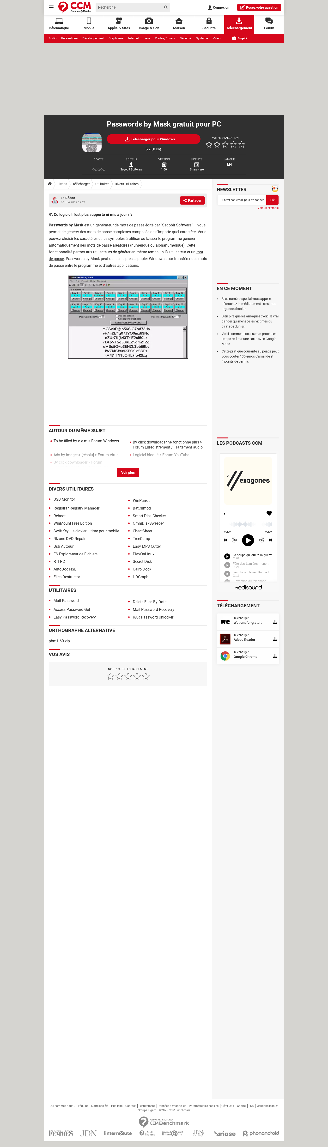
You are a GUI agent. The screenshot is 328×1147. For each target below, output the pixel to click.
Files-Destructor (67, 577)
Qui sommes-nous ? (62, 1106)
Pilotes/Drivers (165, 38)
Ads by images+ (67, 455)
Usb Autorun (64, 546)
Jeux (147, 38)
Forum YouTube (175, 455)
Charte (241, 1106)
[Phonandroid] (261, 1133)
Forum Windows (105, 441)
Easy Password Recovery (75, 617)
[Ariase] (224, 1133)
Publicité (116, 1106)
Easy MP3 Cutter (147, 546)
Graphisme (116, 38)
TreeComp (141, 538)
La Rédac (68, 198)
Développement (93, 38)
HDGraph (140, 577)
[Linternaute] (118, 1133)
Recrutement (147, 1106)
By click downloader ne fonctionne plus (166, 442)
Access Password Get (72, 609)
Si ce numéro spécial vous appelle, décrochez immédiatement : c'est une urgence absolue (249, 304)
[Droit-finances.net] (147, 1133)
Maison (179, 28)
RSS (251, 1106)
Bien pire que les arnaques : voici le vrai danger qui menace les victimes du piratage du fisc (250, 321)
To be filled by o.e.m (70, 441)
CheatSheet (142, 531)
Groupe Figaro (147, 1110)
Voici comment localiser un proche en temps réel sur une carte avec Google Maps (249, 339)
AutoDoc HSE (65, 569)
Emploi (242, 38)
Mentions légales (267, 1106)
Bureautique (69, 38)
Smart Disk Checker (149, 516)
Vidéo (216, 38)
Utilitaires (102, 184)
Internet (133, 38)
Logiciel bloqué (145, 455)
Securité (209, 28)
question (262, 7)
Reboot (60, 516)
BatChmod (142, 508)
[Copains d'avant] (172, 1133)
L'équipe (83, 1106)
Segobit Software (131, 169)
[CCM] (74, 7)
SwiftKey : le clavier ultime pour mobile (86, 531)
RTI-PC (59, 561)
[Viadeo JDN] (198, 1133)
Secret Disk (142, 561)
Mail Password (66, 600)
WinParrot (141, 500)
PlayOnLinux (143, 554)
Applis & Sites (119, 28)
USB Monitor (64, 499)
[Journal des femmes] (61, 1133)
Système (202, 38)
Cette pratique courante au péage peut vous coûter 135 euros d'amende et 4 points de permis (250, 356)
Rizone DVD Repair (69, 538)
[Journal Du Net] (88, 1133)
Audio (52, 38)
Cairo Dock (142, 569)
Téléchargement (239, 28)
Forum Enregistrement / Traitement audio (168, 447)
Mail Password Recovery (153, 609)
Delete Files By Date (149, 602)
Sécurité (185, 38)
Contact (130, 1106)
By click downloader (70, 462)
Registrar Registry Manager (76, 508)
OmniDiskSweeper (148, 523)
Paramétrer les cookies (204, 1106)
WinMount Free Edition (73, 523)
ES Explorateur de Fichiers (75, 554)
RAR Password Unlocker (153, 617)
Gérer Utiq (227, 1106)
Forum (269, 28)
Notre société (99, 1106)
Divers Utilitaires (127, 184)
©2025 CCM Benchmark (174, 1110)
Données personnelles (172, 1106)
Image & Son (149, 28)
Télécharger (81, 184)
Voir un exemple (268, 208)
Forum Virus (108, 455)
